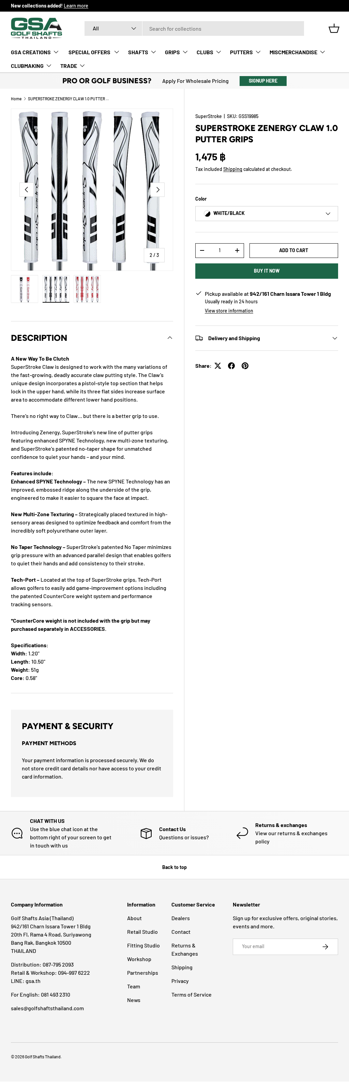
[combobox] (194, 28)
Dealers (180, 918)
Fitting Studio (143, 945)
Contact (181, 931)
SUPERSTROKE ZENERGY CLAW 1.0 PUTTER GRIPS (69, 99)
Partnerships (142, 972)
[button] (334, 28)
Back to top (174, 867)
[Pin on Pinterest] (245, 366)
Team (133, 986)
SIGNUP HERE (263, 81)
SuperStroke (208, 116)
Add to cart (293, 250)
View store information (229, 311)
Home (16, 99)
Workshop (139, 959)
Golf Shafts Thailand (43, 1056)
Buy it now (266, 271)
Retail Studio (142, 931)
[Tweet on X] (218, 366)
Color (201, 199)
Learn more (76, 6)
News (133, 1000)
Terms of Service (191, 994)
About (134, 918)
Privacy (180, 980)
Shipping (232, 169)
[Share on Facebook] (231, 366)
